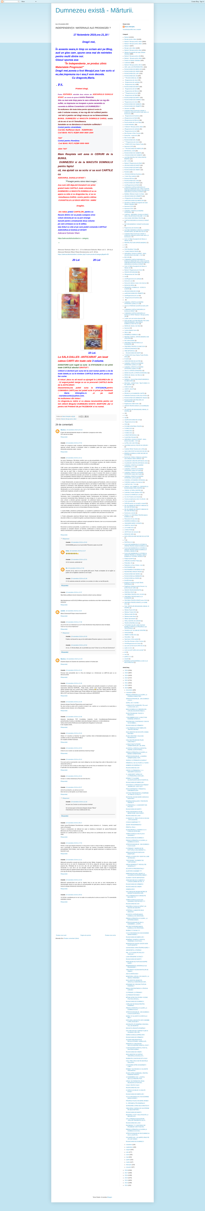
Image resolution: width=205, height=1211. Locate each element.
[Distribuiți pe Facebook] (86, 416)
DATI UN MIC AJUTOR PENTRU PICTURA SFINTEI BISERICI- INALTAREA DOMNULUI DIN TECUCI (136, 322)
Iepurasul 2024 (128, 206)
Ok (66, 568)
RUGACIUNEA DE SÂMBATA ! (134, 725)
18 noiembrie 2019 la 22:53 (74, 748)
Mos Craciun (128, 137)
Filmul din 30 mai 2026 (131, 519)
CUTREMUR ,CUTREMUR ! (134, 992)
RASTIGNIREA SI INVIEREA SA (133, 569)
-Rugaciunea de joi (129, 422)
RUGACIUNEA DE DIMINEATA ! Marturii (135, 398)
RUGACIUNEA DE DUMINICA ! (135, 838)
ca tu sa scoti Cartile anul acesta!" (134, 650)
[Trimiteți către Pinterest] (88, 416)
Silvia (67, 551)
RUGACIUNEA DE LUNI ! (131, 73)
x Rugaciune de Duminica (131, 198)
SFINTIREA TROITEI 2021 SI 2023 (134, 594)
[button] (59, 242)
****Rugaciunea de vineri (131, 142)
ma (125, 276)
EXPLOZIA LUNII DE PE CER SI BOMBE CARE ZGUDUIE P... (137, 1020)
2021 (126, 683)
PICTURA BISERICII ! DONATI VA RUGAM (136, 224)
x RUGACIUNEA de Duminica (133, 174)
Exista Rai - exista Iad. (130, 135)
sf (124, 245)
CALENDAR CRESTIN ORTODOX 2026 (136, 463)
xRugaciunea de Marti (130, 118)
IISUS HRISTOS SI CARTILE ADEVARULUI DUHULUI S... (135, 1055)
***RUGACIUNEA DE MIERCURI (133, 148)
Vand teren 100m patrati (131, 639)
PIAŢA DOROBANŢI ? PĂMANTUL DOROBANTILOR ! (136, 789)
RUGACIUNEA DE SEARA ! (132, 574)
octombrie (129, 1144)
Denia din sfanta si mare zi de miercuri (135, 283)
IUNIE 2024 (127, 387)
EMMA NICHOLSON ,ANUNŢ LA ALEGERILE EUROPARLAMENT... (136, 874)
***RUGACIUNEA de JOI (131, 78)
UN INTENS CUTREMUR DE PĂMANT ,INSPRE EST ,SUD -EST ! (137, 785)
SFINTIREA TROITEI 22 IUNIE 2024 (134, 346)
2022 (126, 680)
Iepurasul (127, 328)
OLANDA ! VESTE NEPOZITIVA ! (135, 877)
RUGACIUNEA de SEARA (131, 578)
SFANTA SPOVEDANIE (131, 272)
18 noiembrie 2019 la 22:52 (79, 645)
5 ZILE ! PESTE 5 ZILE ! (133, 1085)
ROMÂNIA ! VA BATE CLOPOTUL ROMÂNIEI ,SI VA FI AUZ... (135, 940)
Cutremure (127, 62)
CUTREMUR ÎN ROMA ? (133, 995)
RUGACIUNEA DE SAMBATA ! (133, 104)
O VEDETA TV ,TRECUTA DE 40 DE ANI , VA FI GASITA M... (137, 818)
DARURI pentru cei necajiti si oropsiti (135, 503)
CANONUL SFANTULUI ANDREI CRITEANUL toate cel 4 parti (133, 469)
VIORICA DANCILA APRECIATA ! (135, 1035)
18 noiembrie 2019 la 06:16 (74, 430)
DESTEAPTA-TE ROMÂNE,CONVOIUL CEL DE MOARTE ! (137, 1024)
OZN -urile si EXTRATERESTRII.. (133, 67)
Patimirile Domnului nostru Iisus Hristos (135, 395)
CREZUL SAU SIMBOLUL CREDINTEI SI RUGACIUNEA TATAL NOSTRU (136, 487)
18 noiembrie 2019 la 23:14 (74, 776)
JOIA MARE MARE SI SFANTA (133, 523)
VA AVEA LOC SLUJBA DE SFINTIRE (135, 630)
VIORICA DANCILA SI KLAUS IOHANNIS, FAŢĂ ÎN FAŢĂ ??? (135, 900)
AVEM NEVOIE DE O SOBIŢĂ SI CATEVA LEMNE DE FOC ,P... (135, 880)
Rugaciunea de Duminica (131, 228)
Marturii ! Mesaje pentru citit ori (133, 65)
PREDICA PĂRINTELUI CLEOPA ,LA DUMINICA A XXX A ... (136, 841)
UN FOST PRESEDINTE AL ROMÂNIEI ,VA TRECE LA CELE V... (137, 793)
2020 (126, 685)
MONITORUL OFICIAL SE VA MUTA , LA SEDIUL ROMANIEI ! (137, 977)
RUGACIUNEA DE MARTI (131, 86)
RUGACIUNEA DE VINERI (132, 71)
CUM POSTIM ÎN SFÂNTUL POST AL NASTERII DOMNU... (136, 1048)
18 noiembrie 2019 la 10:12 (74, 458)
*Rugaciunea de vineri (130, 102)
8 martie (126, 359)
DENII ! (126, 377)
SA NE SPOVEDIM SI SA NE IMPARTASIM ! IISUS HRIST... (135, 812)
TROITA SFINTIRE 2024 (131, 623)
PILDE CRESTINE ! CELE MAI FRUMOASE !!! (135, 736)
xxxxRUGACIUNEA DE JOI (132, 420)
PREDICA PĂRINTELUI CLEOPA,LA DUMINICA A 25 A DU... (136, 1130)
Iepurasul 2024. (128, 208)
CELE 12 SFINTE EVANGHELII (133, 370)
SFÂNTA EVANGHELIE (131, 348)
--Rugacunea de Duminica (132, 116)
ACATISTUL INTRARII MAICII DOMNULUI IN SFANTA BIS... (135, 915)
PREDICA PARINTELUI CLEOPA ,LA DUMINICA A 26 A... (136, 1008)
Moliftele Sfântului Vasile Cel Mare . (134, 194)
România (127, 172)
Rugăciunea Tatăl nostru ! (131, 403)
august (128, 1149)
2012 (126, 1185)
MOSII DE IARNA (129, 285)
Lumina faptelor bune (130, 330)
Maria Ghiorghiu (130, 26)
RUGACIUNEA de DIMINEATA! (133, 576)
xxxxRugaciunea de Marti (131, 185)
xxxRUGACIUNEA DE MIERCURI (134, 200)
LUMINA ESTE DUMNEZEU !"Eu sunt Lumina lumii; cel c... (137, 706)
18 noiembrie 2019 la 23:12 (74, 759)
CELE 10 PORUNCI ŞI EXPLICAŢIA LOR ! (136, 306)
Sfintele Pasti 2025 (129, 610)
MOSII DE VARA (129, 534)
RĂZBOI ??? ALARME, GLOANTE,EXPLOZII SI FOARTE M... (137, 779)
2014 (126, 1180)
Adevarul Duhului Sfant (69, 233)
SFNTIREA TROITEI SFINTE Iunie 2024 (135, 600)
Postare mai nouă (61, 935)
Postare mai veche (110, 935)
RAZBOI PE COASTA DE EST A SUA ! (136, 1058)
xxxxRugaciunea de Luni (131, 295)
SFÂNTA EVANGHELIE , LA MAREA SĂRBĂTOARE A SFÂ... (136, 756)
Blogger (109, 1197)
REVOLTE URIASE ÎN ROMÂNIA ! (135, 1028)
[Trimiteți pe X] (84, 416)
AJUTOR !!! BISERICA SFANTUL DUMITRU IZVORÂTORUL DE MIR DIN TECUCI (136, 230)
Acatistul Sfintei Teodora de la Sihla (134, 449)
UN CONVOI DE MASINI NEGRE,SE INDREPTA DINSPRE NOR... (136, 892)
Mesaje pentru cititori (71, 419)
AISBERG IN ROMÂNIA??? (134, 765)
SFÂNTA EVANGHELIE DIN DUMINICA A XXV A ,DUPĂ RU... (137, 1134)
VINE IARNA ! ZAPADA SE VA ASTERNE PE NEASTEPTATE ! (137, 1109)
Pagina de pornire (86, 935)
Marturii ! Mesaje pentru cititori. (133, 43)
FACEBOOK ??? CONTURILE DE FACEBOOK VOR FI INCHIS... (135, 1126)
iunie (127, 1154)
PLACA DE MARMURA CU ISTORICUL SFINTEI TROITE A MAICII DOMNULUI (135, 545)
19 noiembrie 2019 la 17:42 (76, 568)
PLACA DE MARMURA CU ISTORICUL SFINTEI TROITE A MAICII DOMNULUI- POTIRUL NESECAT (135, 549)
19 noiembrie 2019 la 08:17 (74, 823)
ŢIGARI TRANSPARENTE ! (133, 825)
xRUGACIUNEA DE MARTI (132, 165)
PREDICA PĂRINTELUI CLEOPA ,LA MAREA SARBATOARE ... (136, 753)
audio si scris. (128, 648)
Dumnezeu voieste (129, 513)
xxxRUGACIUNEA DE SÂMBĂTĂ (133, 293)
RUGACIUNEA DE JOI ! (133, 768)
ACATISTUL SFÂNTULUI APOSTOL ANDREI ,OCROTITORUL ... (136, 748)
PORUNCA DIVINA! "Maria (132, 561)
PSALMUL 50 (128, 563)
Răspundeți (64, 437)
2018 (126, 1170)
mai (127, 1157)
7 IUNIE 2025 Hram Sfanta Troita (133, 144)
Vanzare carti (128, 108)
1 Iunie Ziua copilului (130, 176)
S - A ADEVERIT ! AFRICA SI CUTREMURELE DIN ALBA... (135, 775)
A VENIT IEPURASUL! (130, 435)
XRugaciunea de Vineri (131, 274)
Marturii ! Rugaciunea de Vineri (133, 270)
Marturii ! (126, 46)
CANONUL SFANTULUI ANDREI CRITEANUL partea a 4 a (133, 364)
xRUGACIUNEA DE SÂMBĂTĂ (133, 196)
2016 (126, 1175)
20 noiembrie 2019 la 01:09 (79, 578)
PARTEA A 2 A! (128, 542)
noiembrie (129, 692)
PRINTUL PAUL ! (131, 827)
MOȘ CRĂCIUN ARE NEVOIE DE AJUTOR (136, 536)
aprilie (128, 1159)
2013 (126, 1183)
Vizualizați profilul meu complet (132, 29)
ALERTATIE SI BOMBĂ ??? (134, 871)
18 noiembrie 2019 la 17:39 (74, 622)
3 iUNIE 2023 (128, 428)
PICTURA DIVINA (129, 340)
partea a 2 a (127, 656)
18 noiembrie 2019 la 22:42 (74, 733)
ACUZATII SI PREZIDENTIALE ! (135, 868)
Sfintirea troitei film (129, 614)
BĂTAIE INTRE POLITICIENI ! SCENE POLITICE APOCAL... (137, 998)
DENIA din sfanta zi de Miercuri (133, 375)
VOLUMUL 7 (128, 637)
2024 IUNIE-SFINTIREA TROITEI (133, 218)
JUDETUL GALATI (129, 525)
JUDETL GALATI (129, 389)
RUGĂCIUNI (128, 580)
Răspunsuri (66, 539)
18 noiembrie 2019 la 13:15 (74, 611)
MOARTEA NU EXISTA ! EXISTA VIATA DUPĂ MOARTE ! (137, 944)
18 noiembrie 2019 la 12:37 (74, 592)
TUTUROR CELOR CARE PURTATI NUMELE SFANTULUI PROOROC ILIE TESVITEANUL (135, 626)
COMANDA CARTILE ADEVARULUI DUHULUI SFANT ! (134, 310)
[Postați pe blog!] (82, 416)
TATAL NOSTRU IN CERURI (132, 621)
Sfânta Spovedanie (129, 618)
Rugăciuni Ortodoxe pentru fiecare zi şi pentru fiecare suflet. (135, 587)
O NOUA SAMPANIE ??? (133, 822)
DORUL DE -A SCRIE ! (132, 703)
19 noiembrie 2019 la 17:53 (74, 843)
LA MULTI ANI (128, 530)
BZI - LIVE (127, 161)
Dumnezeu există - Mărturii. (95, 10)
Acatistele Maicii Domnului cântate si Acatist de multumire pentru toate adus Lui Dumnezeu (136, 112)
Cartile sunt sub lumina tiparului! (133, 318)
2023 (126, 678)
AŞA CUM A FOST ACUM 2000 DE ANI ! (135, 451)
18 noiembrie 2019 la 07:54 (74, 443)
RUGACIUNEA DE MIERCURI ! (135, 782)
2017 (126, 1173)
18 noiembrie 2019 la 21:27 (78, 551)
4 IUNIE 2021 (128, 430)
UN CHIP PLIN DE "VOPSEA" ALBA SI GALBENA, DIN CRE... (137, 1031)
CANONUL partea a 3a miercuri (133, 482)
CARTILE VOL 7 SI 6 (130, 484)
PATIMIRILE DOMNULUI (131, 334)
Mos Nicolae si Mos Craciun (132, 133)
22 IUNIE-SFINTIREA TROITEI (133, 426)
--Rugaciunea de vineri (131, 80)
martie (128, 1162)
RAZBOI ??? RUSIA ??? (133, 930)
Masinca (63, 430)
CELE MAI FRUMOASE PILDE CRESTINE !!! (135, 740)
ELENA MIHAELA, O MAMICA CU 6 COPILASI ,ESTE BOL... (136, 830)
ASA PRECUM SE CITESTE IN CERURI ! (136, 445)
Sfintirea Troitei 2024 (130, 612)
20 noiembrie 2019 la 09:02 (74, 895)
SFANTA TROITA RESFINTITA (132, 590)
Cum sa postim (128, 501)
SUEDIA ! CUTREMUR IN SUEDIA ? (136, 760)
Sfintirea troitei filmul (130, 616)
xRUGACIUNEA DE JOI (131, 291)
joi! (125, 652)
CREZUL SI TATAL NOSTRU (132, 490)
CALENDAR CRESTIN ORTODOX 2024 (136, 461)
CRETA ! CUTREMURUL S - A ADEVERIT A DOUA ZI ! (134, 771)
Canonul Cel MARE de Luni (132, 494)
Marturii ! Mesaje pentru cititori (133, 41)
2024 (125, 424)
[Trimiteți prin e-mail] (80, 416)
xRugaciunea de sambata (131, 129)
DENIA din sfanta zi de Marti (132, 326)
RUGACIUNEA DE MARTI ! (132, 97)
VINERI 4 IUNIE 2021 (130, 635)
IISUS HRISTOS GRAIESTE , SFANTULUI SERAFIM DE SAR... (136, 981)
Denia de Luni (128, 281)
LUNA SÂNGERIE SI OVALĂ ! (134, 956)
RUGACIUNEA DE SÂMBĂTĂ (132, 106)
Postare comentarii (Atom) (71, 938)
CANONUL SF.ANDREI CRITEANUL (135, 480)
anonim (63, 611)
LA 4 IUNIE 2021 (129, 527)
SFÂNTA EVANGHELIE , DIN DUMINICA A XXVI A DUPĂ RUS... (137, 1012)
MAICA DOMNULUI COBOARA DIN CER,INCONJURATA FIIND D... (136, 710)
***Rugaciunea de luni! (131, 93)
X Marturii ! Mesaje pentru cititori (133, 127)
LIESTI (126, 391)
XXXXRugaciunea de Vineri (132, 643)
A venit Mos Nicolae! (130, 437)
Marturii (63, 419)
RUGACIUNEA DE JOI (130, 76)
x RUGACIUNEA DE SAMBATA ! (133, 155)
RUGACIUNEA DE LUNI (131, 180)
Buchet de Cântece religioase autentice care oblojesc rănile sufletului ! (135, 457)
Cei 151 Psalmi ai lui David (132, 497)
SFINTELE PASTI (129, 592)
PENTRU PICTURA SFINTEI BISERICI (135, 242)
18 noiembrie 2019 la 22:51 (79, 559)
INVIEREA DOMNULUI (131, 521)
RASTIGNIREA (128, 567)
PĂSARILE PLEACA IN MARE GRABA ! (137, 1101)
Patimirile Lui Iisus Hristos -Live (133, 565)
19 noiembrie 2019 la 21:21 (74, 859)
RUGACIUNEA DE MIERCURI (133, 69)
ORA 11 (126, 332)
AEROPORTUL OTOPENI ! (133, 950)
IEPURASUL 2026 (129, 151)
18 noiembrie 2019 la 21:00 (74, 659)
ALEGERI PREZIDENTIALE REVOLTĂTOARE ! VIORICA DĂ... (136, 1040)
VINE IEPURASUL (129, 351)
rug (125, 417)
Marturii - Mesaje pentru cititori (133, 58)
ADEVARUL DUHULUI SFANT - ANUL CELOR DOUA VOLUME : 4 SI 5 (135, 254)
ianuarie (128, 1167)
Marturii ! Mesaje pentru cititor (132, 50)
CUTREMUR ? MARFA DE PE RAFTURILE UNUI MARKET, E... (136, 849)
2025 (126, 673)
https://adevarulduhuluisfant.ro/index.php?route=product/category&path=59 (83, 254)
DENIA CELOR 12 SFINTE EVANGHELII (136, 373)
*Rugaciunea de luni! (130, 131)
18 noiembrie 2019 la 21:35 (74, 702)
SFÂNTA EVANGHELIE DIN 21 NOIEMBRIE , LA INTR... (135, 923)
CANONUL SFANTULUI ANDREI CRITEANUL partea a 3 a (133, 302)
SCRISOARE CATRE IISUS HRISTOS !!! (137, 1105)
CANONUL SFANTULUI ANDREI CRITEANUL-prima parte (133, 477)
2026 (126, 670)
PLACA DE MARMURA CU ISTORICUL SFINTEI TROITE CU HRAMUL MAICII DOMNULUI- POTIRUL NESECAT (135, 555)
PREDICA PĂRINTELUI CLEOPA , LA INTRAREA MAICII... (136, 919)
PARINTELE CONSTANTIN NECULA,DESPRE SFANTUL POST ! (137, 1044)
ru (125, 415)
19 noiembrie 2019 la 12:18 (79, 802)
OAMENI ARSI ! (130, 889)
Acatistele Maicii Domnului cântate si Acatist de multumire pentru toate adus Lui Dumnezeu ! (136, 235)
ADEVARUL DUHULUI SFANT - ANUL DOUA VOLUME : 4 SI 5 (135, 440)
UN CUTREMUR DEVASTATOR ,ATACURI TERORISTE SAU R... (136, 1119)
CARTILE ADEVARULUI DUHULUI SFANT (136, 220)
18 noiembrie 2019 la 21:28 (74, 683)
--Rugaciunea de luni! (130, 89)
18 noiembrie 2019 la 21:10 (74, 670)
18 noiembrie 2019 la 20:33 (79, 636)
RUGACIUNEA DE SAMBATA (132, 153)
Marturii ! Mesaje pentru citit (132, 56)
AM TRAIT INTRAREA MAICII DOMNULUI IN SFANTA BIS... (135, 927)
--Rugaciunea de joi (130, 84)
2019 (126, 688)
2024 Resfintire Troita (130, 249)
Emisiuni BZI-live (129, 178)
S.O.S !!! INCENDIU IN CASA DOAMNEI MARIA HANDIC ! (137, 933)
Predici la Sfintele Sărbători (132, 60)
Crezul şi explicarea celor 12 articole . (135, 499)
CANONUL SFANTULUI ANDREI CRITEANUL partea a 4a (133, 367)
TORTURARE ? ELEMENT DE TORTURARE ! (135, 861)
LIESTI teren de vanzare (131, 532)
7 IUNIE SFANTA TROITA (131, 251)
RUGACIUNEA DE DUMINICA (133, 99)
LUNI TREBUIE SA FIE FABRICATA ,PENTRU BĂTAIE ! (136, 728)
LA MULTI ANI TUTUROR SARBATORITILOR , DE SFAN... (136, 744)
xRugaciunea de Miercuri (131, 120)
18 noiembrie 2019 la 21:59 (74, 716)
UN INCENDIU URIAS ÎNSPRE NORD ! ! (137, 947)
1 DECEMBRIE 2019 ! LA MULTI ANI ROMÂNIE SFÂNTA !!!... (136, 718)
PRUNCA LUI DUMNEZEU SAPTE (134, 393)
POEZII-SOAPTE (129, 558)
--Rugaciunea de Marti (130, 95)
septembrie (129, 1147)
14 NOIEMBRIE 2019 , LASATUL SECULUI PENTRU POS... (135, 1077)
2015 (126, 1178)
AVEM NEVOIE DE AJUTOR (132, 361)
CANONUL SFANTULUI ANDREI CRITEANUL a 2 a (133, 465)
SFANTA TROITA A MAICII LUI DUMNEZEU (136, 406)
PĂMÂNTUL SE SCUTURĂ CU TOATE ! (137, 763)
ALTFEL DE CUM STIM (131, 443)
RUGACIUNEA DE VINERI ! (132, 170)
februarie (129, 1164)
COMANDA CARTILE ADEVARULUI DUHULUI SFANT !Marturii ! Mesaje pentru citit (136, 314)
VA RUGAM (127, 632)
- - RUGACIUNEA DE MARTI (132, 353)
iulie (127, 1152)
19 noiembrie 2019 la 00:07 (74, 787)
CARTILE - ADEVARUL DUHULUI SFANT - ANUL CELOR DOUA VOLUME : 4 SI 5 (136, 215)
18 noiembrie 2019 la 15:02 (79, 542)
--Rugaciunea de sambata (132, 82)
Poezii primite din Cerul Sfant (132, 122)
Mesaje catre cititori (130, 48)
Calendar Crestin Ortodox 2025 (133, 492)
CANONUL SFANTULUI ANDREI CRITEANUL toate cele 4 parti (133, 473)
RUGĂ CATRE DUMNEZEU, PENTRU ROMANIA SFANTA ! (137, 1073)
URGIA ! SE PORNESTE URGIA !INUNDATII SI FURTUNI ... (135, 1081)
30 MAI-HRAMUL (129, 124)
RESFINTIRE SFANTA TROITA (133, 571)
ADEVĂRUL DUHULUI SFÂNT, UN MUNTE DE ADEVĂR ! (136, 907)
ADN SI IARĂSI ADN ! (132, 974)
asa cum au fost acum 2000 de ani (134, 645)
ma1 (125, 654)
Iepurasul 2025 (128, 146)
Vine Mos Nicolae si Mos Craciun (134, 641)
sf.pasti (126, 659)
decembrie (129, 690)
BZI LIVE (126, 257)
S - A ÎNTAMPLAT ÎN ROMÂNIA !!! (135, 1103)
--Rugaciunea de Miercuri (131, 91)
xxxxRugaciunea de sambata (132, 279)
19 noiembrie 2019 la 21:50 (74, 880)
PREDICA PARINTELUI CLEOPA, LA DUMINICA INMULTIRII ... (136, 695)
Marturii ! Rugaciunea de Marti (133, 163)
